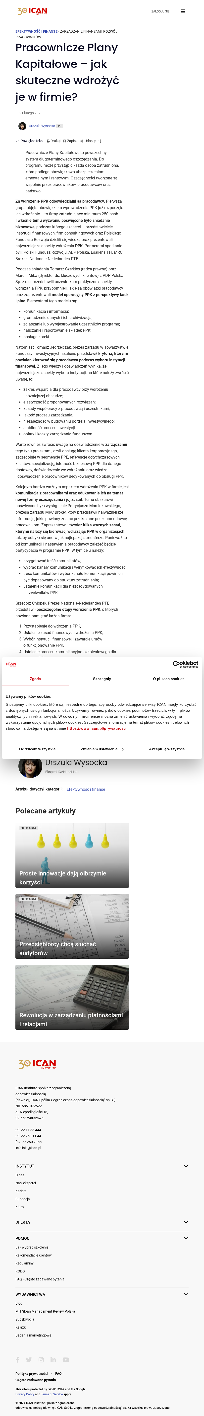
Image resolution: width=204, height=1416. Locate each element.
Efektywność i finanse (86, 789)
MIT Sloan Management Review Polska (45, 1311)
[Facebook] (17, 1360)
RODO (20, 1271)
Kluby (19, 1207)
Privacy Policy (24, 1394)
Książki (20, 1327)
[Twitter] (29, 1360)
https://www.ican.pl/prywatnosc (96, 728)
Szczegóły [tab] (102, 679)
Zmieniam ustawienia (99, 749)
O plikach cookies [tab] (168, 679)
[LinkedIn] (53, 1360)
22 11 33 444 (31, 1130)
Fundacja (22, 1199)
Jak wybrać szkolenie (31, 1247)
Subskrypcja (24, 1319)
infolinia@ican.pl (28, 1148)
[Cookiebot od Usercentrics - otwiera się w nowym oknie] (176, 664)
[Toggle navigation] (183, 11)
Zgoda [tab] (35, 679)
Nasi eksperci (25, 1183)
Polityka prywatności (31, 1374)
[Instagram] (41, 1360)
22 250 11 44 (31, 1136)
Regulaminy (24, 1263)
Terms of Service (52, 1394)
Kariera (21, 1191)
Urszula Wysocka (76, 763)
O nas (19, 1175)
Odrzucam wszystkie (37, 749)
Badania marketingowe (33, 1335)
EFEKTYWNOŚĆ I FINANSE (36, 31)
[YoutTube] (65, 1360)
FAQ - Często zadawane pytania (39, 1279)
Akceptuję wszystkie (167, 749)
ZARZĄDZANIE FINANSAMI (81, 31)
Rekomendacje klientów (33, 1255)
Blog (18, 1303)
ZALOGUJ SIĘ (160, 11)
